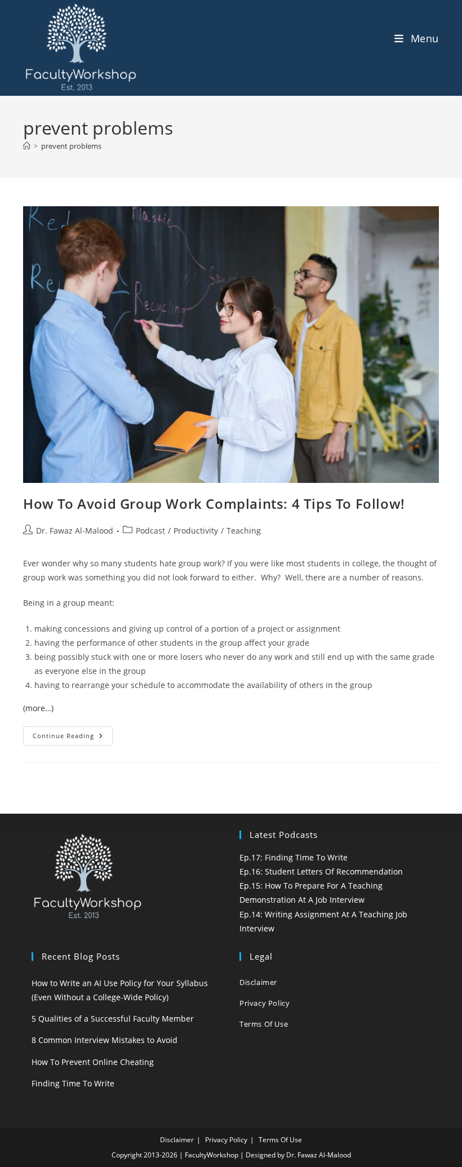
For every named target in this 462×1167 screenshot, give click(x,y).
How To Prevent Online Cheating (93, 1062)
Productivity (196, 530)
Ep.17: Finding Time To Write (293, 857)
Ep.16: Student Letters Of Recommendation (321, 871)
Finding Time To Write (73, 1083)
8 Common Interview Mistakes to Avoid (104, 1040)
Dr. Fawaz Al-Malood (74, 530)
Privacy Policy (264, 1003)
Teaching (243, 530)
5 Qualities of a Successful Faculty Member (113, 1018)
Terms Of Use (263, 1024)
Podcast (150, 530)
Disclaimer (258, 982)
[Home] (26, 146)
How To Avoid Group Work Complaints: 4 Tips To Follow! (214, 503)
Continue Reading (73, 738)
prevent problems (71, 146)
